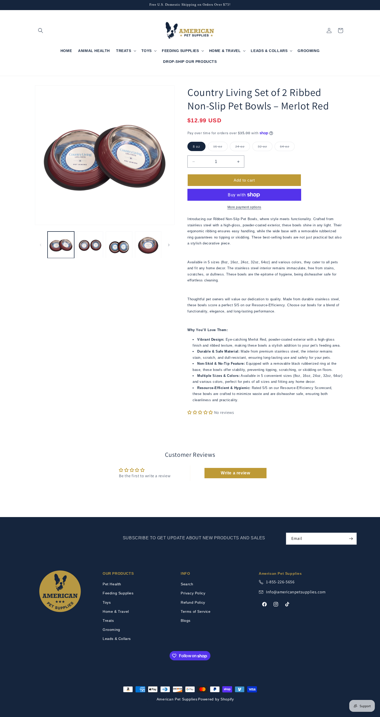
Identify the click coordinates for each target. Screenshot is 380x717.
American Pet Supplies (177, 699)
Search (187, 584)
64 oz (287, 147)
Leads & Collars (117, 639)
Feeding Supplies (118, 593)
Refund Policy (193, 602)
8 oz (196, 146)
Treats (108, 620)
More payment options (244, 207)
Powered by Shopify (216, 699)
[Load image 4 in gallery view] (148, 244)
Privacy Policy (193, 593)
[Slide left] (40, 245)
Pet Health (112, 584)
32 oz (265, 147)
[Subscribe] (350, 539)
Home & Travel (116, 611)
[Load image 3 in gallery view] (119, 244)
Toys (107, 602)
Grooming (111, 630)
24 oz (242, 147)
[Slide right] (168, 245)
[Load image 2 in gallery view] (90, 244)
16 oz (220, 147)
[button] (40, 30)
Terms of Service (196, 611)
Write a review (235, 473)
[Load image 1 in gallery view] (61, 244)
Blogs (186, 620)
